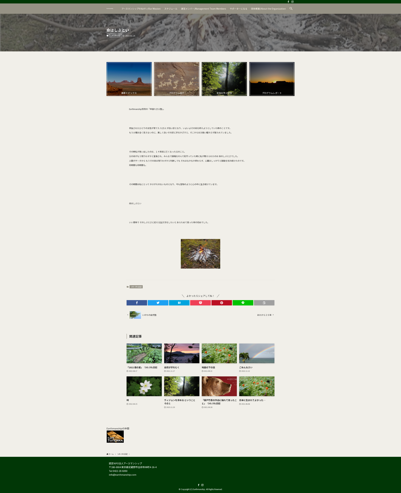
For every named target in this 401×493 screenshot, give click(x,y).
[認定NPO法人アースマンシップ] (110, 8)
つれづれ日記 (115, 35)
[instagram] (292, 1)
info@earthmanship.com (122, 474)
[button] (291, 8)
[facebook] (288, 1)
